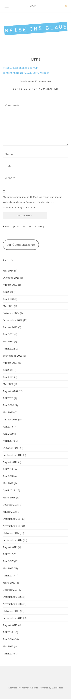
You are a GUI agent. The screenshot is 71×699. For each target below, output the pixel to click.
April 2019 (9, 440)
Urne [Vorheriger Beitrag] (24, 226)
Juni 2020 (8, 405)
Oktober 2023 (11, 277)
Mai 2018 (8, 483)
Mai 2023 (8, 306)
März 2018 (9, 497)
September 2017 (12, 540)
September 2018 (12, 455)
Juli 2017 (8, 554)
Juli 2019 (8, 426)
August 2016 (10, 625)
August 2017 (10, 547)
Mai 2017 (8, 568)
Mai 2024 (8, 270)
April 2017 (9, 575)
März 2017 (9, 582)
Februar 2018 (11, 504)
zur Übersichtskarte (21, 244)
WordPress (57, 687)
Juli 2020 (8, 398)
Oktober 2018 (11, 448)
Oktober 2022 (11, 313)
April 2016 (9, 653)
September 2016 (12, 618)
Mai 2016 (8, 646)
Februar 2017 (11, 589)
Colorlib (34, 687)
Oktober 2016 (11, 611)
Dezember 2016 (12, 596)
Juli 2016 (8, 632)
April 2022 (9, 348)
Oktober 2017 (11, 533)
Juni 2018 (8, 476)
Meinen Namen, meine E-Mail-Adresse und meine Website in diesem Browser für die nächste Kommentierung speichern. (32, 202)
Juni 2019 (8, 433)
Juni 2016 (8, 639)
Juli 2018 (8, 469)
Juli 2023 (8, 291)
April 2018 (9, 490)
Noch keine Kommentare (35, 81)
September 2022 (12, 320)
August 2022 (10, 327)
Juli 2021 (8, 370)
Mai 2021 (8, 384)
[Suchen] (65, 6)
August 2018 (10, 462)
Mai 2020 (8, 412)
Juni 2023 (8, 299)
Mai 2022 (8, 341)
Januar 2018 (10, 511)
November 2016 (12, 604)
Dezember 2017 (12, 518)
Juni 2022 (8, 334)
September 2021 (12, 355)
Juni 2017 (8, 561)
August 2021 (10, 362)
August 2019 (10, 419)
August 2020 (10, 391)
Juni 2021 (8, 377)
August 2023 (10, 284)
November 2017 (12, 526)
